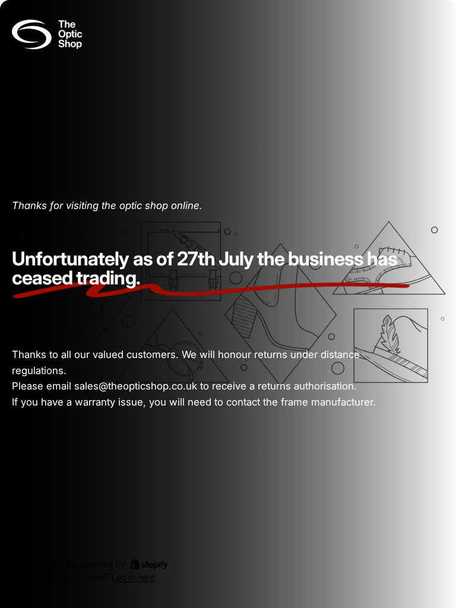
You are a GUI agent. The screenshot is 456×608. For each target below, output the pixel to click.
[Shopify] (149, 564)
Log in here (133, 577)
